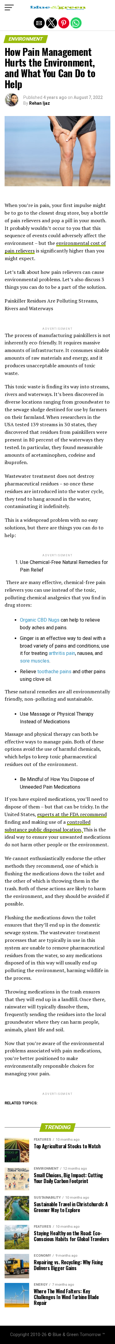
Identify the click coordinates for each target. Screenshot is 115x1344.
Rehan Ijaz (39, 103)
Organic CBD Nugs (40, 620)
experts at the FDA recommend (72, 814)
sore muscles (34, 661)
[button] (9, 8)
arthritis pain (62, 653)
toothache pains (54, 671)
